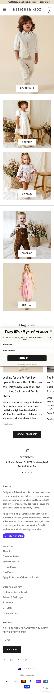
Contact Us (8, 545)
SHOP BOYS (27, 253)
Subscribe (12, 649)
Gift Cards (7, 607)
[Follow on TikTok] (25, 659)
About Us (7, 551)
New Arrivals (27, 88)
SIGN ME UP (27, 358)
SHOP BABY (27, 193)
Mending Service (11, 612)
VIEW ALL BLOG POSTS (27, 434)
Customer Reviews (12, 556)
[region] (27, 458)
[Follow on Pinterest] (18, 659)
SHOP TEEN (27, 304)
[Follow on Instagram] (11, 659)
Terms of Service (11, 561)
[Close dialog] (51, 330)
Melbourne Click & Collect (15, 591)
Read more (8, 423)
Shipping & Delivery (12, 586)
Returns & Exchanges (13, 597)
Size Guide (8, 602)
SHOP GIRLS (27, 142)
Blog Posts (8, 572)
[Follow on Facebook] (4, 659)
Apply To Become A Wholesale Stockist (21, 577)
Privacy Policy (9, 566)
